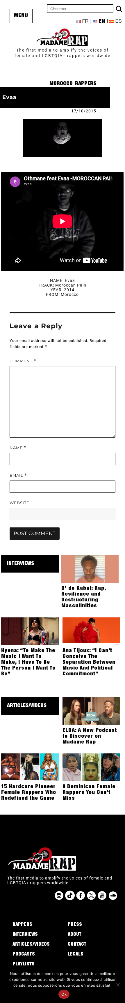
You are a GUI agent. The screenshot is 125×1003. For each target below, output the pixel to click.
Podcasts (23, 954)
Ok (64, 994)
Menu (21, 16)
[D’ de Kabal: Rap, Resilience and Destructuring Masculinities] (90, 568)
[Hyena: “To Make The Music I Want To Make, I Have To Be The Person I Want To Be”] (30, 630)
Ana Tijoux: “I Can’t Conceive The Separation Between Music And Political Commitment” (89, 662)
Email (18, 475)
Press (75, 925)
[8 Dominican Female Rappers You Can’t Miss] (91, 767)
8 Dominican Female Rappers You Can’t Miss (89, 792)
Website (19, 502)
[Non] (118, 985)
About (74, 935)
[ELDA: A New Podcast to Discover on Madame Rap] (91, 710)
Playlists (23, 964)
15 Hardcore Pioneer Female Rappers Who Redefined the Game (28, 792)
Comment (23, 361)
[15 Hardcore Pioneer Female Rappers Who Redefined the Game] (30, 767)
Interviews (20, 563)
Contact (77, 944)
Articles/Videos (27, 706)
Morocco (61, 83)
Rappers (85, 83)
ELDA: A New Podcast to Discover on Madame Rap (90, 736)
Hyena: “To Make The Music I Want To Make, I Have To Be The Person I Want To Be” (28, 662)
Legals (75, 954)
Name (18, 447)
